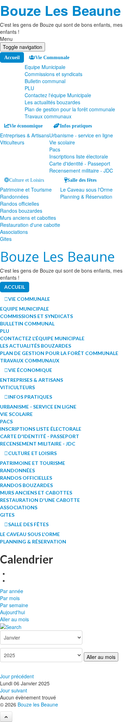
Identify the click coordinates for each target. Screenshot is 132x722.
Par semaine (14, 605)
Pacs (54, 149)
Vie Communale (52, 57)
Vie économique (26, 125)
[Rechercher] (10, 626)
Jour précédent (17, 676)
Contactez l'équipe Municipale (58, 95)
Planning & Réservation (86, 196)
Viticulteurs (12, 142)
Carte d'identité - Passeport (79, 163)
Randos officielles (19, 203)
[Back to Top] (6, 716)
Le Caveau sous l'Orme (86, 189)
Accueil (12, 57)
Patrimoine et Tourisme (26, 189)
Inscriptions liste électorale (78, 156)
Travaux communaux (48, 116)
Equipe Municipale (45, 66)
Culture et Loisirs (26, 180)
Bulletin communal (45, 81)
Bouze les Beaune (38, 704)
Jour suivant (13, 690)
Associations (14, 231)
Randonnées (14, 196)
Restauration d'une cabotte (30, 224)
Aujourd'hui (12, 612)
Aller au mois (14, 619)
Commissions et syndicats (53, 73)
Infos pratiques (76, 125)
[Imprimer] (11, 573)
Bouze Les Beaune (60, 10)
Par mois (10, 598)
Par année (11, 591)
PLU (29, 88)
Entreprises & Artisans (24, 135)
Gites (6, 238)
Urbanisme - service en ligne (81, 135)
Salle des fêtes (81, 180)
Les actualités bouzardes (52, 102)
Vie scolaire (62, 142)
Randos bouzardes (21, 210)
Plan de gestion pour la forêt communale (70, 109)
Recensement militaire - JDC (81, 170)
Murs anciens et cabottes (28, 217)
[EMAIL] (11, 580)
